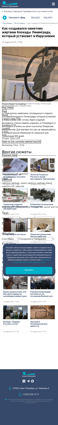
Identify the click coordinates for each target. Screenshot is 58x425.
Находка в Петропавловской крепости (38, 324)
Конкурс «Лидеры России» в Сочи (11, 323)
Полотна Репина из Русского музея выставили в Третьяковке (42, 177)
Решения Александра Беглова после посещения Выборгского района (42, 294)
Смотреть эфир (17, 17)
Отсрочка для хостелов (14, 234)
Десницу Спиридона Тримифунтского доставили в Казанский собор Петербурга (30, 11)
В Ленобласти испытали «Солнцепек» (41, 205)
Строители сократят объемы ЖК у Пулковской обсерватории (15, 206)
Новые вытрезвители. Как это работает (40, 235)
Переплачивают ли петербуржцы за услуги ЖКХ (14, 177)
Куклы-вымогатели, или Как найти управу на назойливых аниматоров (15, 294)
